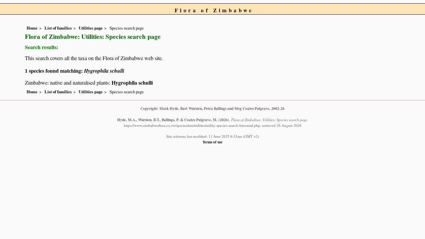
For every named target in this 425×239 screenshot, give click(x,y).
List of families (58, 28)
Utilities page (91, 28)
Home (32, 28)
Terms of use (212, 142)
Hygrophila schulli (132, 82)
